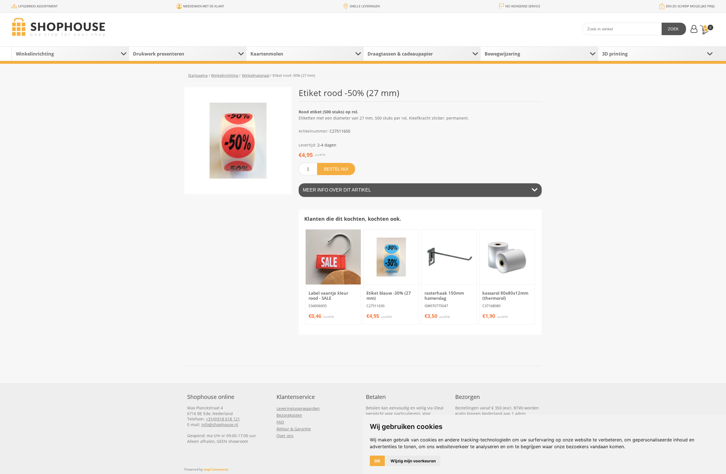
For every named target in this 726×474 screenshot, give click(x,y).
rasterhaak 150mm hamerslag (444, 295)
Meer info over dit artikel (337, 190)
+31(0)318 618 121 (223, 419)
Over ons (285, 435)
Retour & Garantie (294, 429)
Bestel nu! (336, 169)
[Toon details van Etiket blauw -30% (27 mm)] (391, 256)
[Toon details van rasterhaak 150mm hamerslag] (449, 256)
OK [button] (377, 460)
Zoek (673, 29)
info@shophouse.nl (219, 424)
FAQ (280, 422)
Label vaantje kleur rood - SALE (328, 295)
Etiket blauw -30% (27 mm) (388, 295)
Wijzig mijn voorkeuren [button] (413, 460)
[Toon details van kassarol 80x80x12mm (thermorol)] (507, 256)
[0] (704, 30)
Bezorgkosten (289, 415)
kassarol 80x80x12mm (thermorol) (505, 295)
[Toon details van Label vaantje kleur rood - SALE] (333, 256)
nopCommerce (216, 469)
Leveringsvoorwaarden (298, 408)
